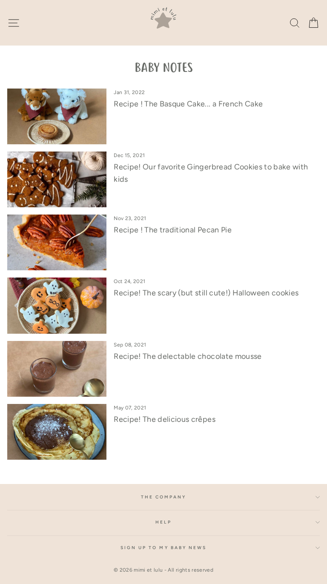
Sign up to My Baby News (163, 547)
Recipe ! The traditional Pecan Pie (173, 230)
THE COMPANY (163, 497)
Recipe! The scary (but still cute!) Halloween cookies (206, 293)
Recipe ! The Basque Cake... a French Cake (188, 104)
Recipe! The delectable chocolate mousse (187, 356)
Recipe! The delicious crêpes (164, 419)
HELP (163, 522)
